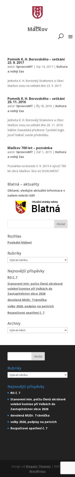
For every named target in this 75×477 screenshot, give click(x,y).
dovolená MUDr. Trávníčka (27, 300)
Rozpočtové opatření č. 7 (26, 313)
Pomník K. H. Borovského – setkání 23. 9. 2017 (36, 61)
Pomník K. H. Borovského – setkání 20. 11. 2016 (36, 100)
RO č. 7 (12, 277)
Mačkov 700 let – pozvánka (30, 148)
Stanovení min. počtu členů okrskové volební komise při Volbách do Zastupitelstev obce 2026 (35, 289)
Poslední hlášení (20, 242)
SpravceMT (24, 67)
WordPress (37, 471)
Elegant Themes (38, 466)
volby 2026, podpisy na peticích (31, 306)
